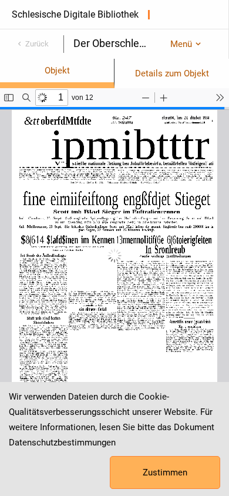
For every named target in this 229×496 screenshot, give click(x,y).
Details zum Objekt (172, 73)
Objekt (57, 70)
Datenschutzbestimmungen (62, 442)
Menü (181, 44)
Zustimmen (165, 472)
